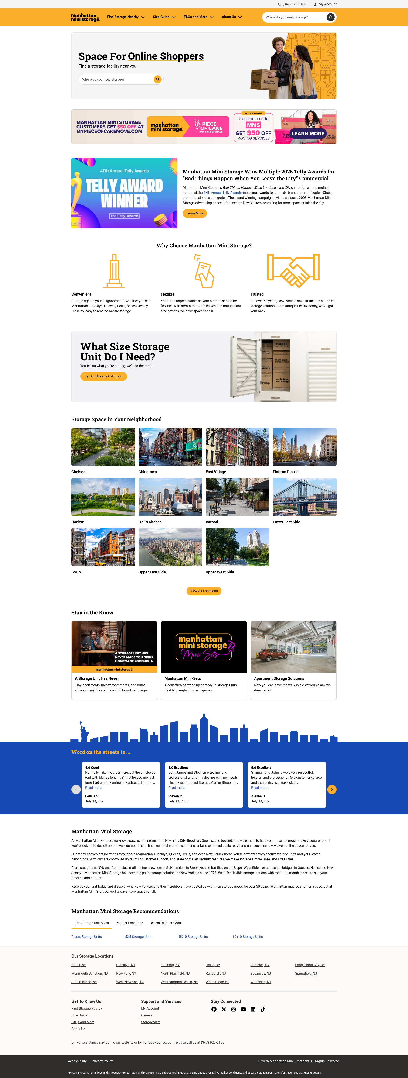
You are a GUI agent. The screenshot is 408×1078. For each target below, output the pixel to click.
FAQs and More (82, 1022)
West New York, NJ (130, 982)
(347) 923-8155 (294, 4)
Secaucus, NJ (261, 973)
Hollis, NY (213, 965)
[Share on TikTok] (263, 1009)
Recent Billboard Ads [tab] (165, 923)
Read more (93, 788)
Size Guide (79, 1015)
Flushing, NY (170, 965)
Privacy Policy (102, 1061)
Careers (146, 1015)
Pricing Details (312, 1072)
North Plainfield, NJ (175, 973)
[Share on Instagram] (233, 1009)
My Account (328, 4)
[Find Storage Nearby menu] (142, 17)
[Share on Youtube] (243, 1009)
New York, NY (126, 973)
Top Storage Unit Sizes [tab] (92, 923)
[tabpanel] (204, 934)
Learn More (194, 213)
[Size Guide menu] (173, 17)
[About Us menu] (240, 17)
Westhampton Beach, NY (179, 982)
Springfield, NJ (306, 973)
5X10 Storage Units (193, 937)
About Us (78, 1029)
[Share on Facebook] (214, 1009)
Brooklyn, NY (125, 965)
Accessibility (77, 1061)
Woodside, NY (261, 982)
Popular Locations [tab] (129, 923)
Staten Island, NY (84, 982)
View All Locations (204, 591)
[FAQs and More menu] (211, 17)
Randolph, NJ (216, 973)
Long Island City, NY (310, 965)
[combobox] (299, 17)
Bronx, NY (78, 965)
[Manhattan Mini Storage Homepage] (85, 17)
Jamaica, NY (260, 965)
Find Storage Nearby (86, 1008)
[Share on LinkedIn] (253, 1009)
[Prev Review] (76, 789)
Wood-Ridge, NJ (218, 982)
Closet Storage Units (86, 937)
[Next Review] (332, 789)
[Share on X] (224, 1009)
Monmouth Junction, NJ (89, 973)
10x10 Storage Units (247, 937)
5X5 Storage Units (138, 937)
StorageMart (150, 1022)
